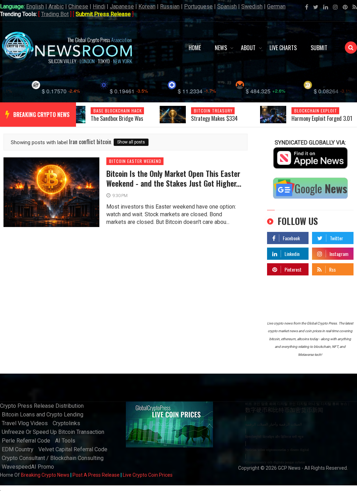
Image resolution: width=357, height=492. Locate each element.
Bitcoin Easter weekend (135, 161)
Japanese (122, 6)
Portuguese (198, 6)
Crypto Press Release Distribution (42, 406)
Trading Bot (55, 14)
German (276, 6)
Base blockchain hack (117, 111)
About (248, 48)
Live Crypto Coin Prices (148, 475)
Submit (319, 48)
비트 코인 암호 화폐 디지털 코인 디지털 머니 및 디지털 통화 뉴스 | (297, 404)
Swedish (252, 6)
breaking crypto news (41, 114)
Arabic (56, 6)
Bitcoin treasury (213, 111)
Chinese (78, 6)
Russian (170, 6)
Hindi (99, 6)
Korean (146, 6)
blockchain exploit (315, 111)
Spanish (227, 6)
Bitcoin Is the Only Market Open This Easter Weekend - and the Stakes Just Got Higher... (173, 178)
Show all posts (131, 142)
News (221, 48)
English (35, 6)
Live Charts (283, 48)
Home (195, 48)
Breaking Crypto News (45, 475)
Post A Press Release (96, 475)
